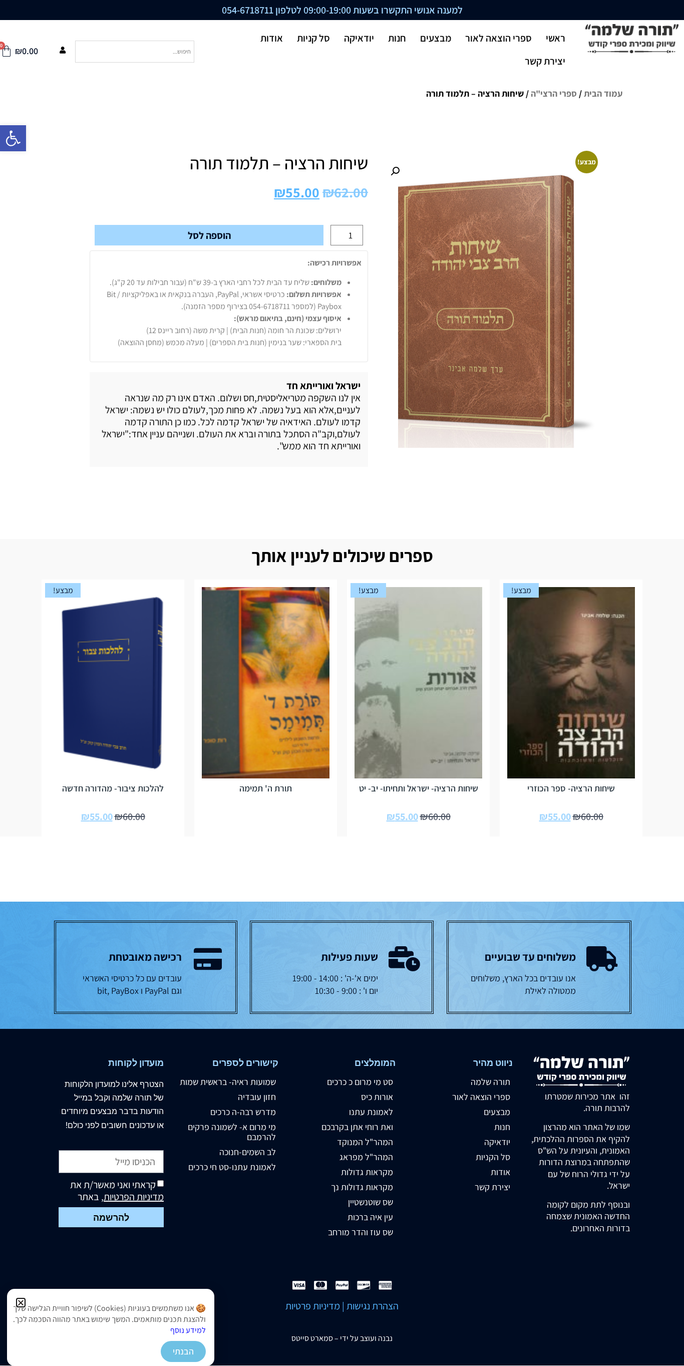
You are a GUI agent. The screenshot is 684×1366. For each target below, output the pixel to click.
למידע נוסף (188, 1330)
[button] (21, 1302)
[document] (342, 683)
